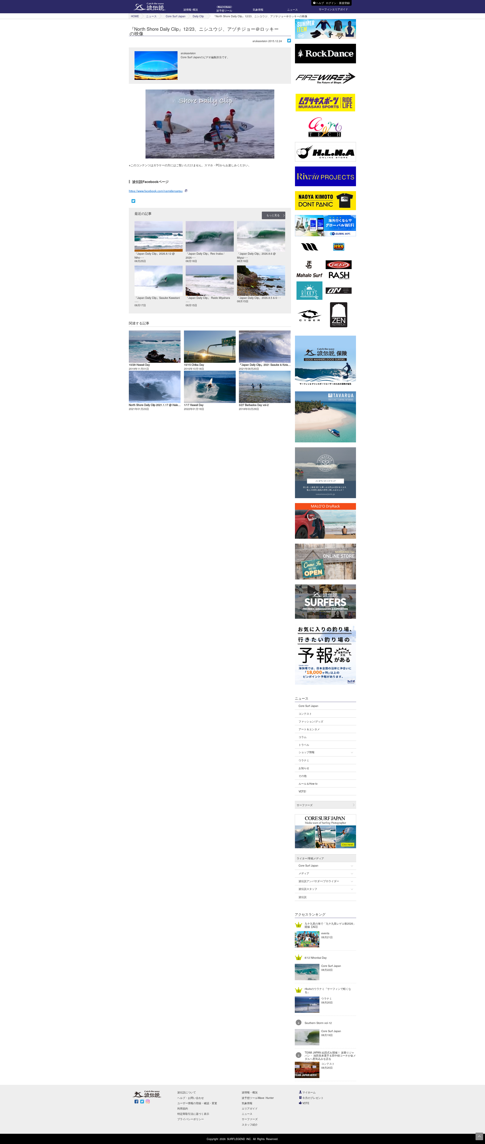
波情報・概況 (250, 1092)
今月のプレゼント (313, 1098)
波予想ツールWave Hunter (258, 1098)
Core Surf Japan (175, 16)
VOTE (305, 1103)
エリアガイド (250, 1108)
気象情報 (247, 1103)
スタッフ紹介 (250, 1124)
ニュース (151, 16)
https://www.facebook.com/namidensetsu (156, 191)
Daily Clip (198, 16)
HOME (135, 16)
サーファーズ (250, 1119)
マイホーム (309, 1092)
